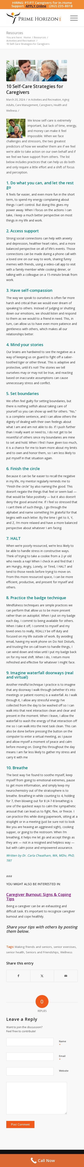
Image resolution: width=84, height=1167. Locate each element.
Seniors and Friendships (42, 952)
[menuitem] (72, 18)
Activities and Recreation (46, 99)
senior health (15, 952)
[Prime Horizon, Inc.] (34, 18)
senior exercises (65, 947)
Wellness (66, 952)
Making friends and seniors (33, 947)
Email (62, 1058)
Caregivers (45, 105)
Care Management (26, 105)
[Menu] (72, 18)
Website (63, 1070)
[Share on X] (42, 976)
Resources (14, 32)
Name (62, 1043)
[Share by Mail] (66, 976)
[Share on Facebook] (18, 976)
